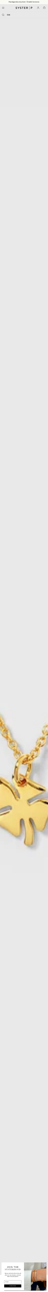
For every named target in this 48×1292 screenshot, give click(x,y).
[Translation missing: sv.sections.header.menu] (2, 8)
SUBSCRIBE (12, 1286)
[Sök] (3, 15)
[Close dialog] (44, 1264)
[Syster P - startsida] (24, 7)
